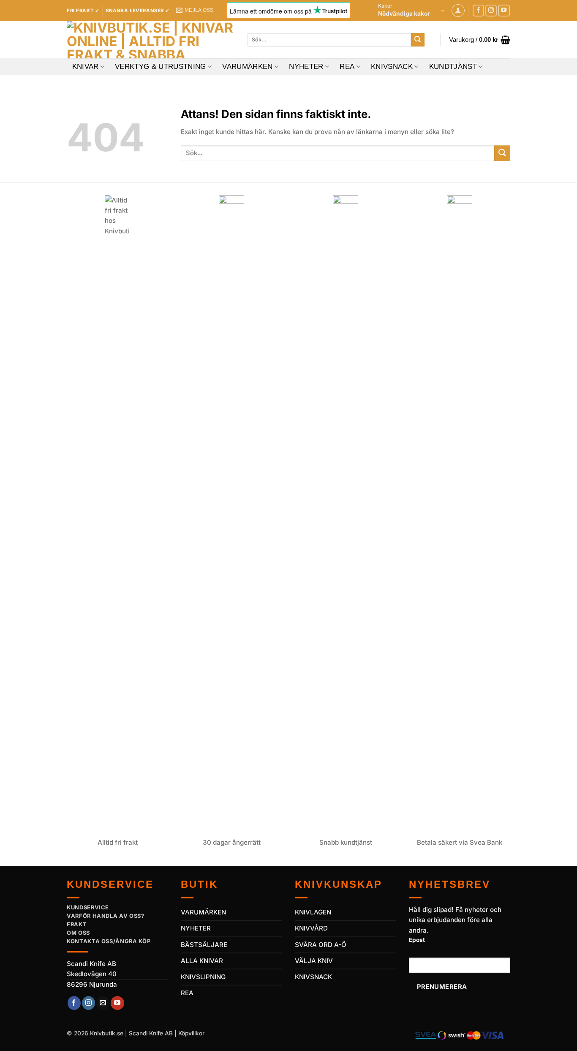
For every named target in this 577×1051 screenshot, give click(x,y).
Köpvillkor (191, 1033)
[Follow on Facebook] (478, 10)
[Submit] (418, 40)
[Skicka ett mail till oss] (102, 1003)
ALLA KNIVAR (202, 961)
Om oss (78, 932)
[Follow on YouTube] (504, 10)
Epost (417, 939)
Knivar (85, 67)
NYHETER (196, 928)
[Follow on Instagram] (491, 10)
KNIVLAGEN (313, 912)
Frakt (77, 924)
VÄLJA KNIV (314, 961)
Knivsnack (392, 67)
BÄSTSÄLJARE (204, 945)
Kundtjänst (453, 67)
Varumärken (247, 67)
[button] (411, 10)
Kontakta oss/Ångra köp (108, 941)
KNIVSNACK (313, 977)
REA (347, 67)
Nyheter (306, 67)
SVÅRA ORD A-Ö (320, 945)
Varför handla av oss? (105, 915)
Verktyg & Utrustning (160, 67)
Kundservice (88, 907)
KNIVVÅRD (311, 928)
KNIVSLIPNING (203, 977)
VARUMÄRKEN (203, 912)
